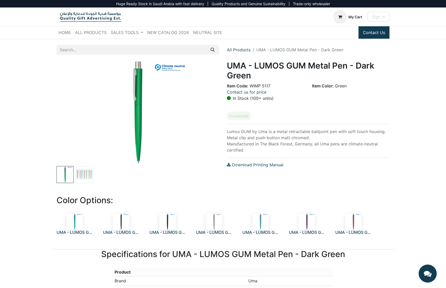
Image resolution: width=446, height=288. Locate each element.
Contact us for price (246, 92)
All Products (239, 49)
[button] (69, 112)
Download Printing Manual (257, 164)
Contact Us (374, 32)
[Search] (212, 50)
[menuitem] (65, 32)
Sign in (378, 16)
